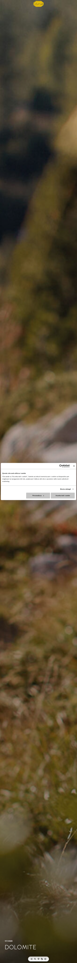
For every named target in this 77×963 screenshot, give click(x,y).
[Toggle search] (35, 959)
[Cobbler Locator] (42, 959)
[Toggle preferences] (45, 959)
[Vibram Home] (38, 4)
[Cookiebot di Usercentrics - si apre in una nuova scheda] (61, 466)
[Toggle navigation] (31, 959)
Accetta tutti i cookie (63, 495)
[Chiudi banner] (74, 466)
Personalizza (37, 495)
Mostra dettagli (65, 489)
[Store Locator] (38, 959)
